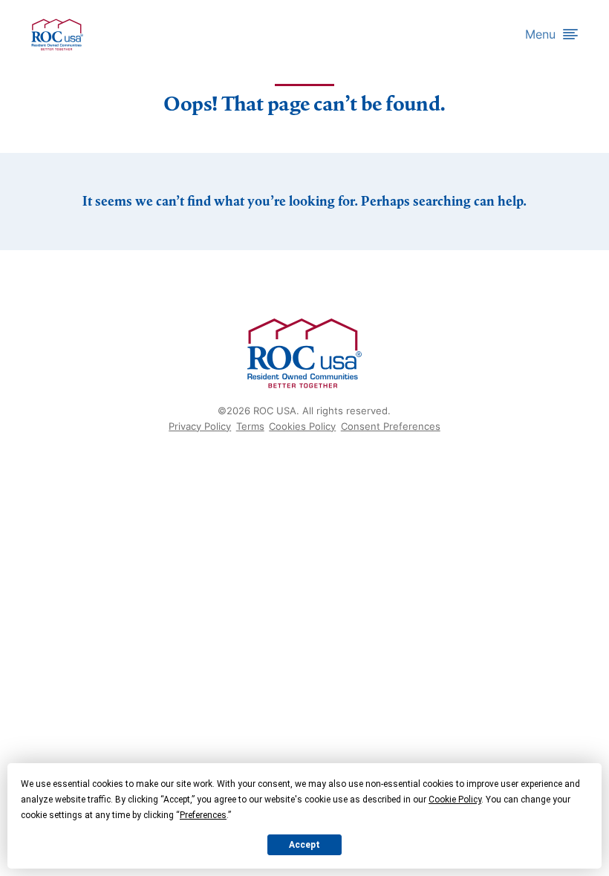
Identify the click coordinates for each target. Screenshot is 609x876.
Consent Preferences (390, 426)
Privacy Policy (200, 426)
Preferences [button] (203, 815)
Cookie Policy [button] (455, 799)
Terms (250, 426)
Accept (304, 845)
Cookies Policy (302, 426)
